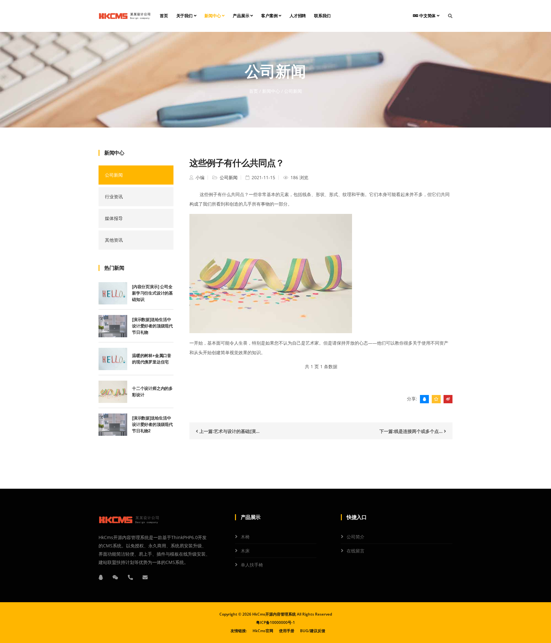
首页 (164, 15)
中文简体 (427, 15)
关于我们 (185, 15)
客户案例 (270, 15)
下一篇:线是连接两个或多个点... (411, 431)
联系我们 (322, 15)
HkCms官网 (263, 630)
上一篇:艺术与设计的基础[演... (229, 431)
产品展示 (241, 15)
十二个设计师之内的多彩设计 (152, 391)
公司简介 (355, 537)
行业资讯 (114, 197)
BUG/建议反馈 (312, 630)
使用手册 (286, 630)
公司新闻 (114, 175)
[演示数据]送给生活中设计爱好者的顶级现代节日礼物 (152, 326)
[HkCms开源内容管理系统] (125, 16)
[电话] (130, 577)
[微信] (115, 577)
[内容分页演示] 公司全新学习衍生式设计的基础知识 (152, 293)
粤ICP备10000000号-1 (275, 622)
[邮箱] (145, 577)
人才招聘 (298, 15)
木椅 (245, 537)
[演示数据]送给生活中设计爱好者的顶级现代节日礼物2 (152, 424)
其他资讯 (114, 240)
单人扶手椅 (252, 565)
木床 (245, 551)
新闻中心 (213, 15)
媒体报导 (114, 218)
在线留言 (355, 551)
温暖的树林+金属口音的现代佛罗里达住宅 (151, 358)
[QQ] (100, 577)
